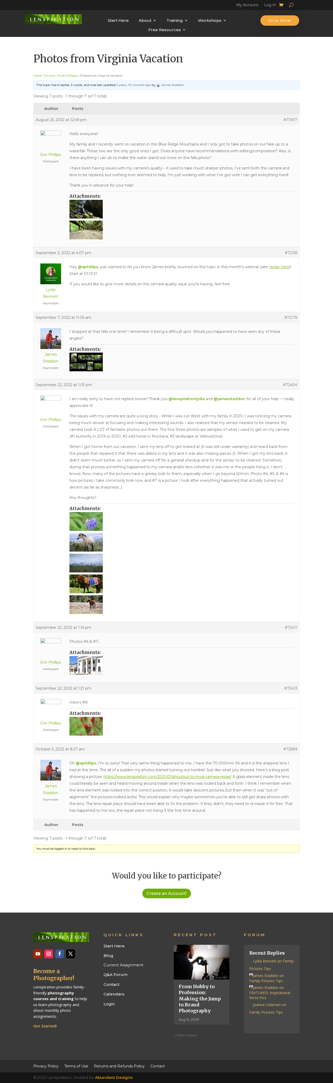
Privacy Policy (46, 1066)
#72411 (291, 627)
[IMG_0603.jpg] (181, 604)
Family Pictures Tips (266, 980)
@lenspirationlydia (187, 399)
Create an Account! (166, 893)
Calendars (114, 994)
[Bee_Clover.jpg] (181, 726)
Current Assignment (123, 964)
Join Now (279, 20)
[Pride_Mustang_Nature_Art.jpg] (181, 542)
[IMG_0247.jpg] (181, 563)
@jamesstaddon (229, 399)
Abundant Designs (113, 1077)
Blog (108, 955)
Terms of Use (76, 1066)
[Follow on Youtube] (37, 953)
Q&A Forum (115, 974)
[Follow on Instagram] (48, 953)
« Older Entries (185, 1035)
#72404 (290, 384)
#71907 (290, 119)
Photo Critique (67, 75)
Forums (49, 75)
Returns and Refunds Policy (119, 1066)
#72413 (290, 688)
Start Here (118, 20)
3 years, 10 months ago (133, 85)
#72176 (290, 317)
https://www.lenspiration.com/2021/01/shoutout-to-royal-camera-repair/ (168, 776)
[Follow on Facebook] (59, 953)
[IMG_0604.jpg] (181, 665)
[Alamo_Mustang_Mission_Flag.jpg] (181, 583)
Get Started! (45, 1025)
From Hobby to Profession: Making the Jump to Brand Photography (200, 998)
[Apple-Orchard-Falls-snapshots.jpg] (181, 362)
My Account (247, 5)
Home (37, 75)
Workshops (209, 20)
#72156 (291, 252)
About (145, 20)
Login (109, 1003)
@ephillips (88, 267)
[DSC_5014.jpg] (181, 209)
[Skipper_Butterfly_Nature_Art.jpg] (181, 521)
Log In (270, 5)
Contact (111, 984)
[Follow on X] (70, 953)
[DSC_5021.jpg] (181, 230)
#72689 (290, 749)
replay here (279, 267)
